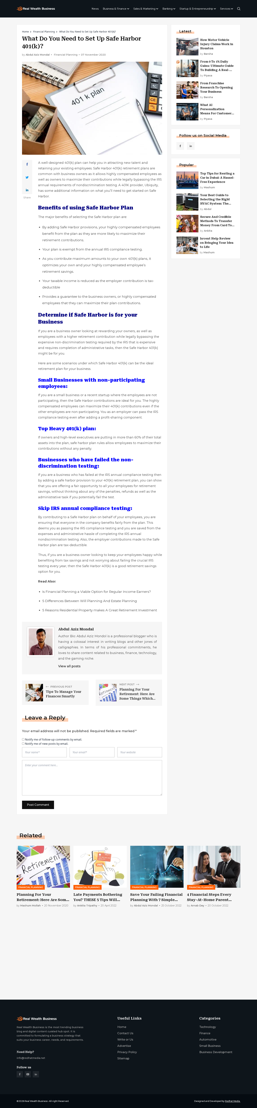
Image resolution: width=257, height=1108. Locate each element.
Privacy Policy (127, 1052)
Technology (207, 1027)
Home (25, 31)
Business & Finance (114, 8)
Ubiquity (151, 185)
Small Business (210, 1046)
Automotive (207, 1039)
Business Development (215, 1052)
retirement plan (50, 369)
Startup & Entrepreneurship (196, 8)
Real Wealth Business (36, 1101)
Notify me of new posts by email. (46, 744)
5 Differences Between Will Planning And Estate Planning (89, 601)
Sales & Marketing (144, 8)
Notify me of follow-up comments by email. (53, 739)
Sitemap (123, 1058)
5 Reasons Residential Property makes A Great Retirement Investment (99, 610)
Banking (167, 8)
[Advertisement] (121, 969)
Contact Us (125, 1033)
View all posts (69, 666)
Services (225, 8)
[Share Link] (27, 164)
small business (68, 395)
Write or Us (125, 1039)
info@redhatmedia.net (31, 1058)
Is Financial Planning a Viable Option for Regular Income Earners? (96, 592)
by (206, 53)
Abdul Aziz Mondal (38, 54)
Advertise (124, 1046)
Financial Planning (44, 31)
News (95, 8)
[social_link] (180, 146)
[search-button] (238, 8)
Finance (204, 1033)
